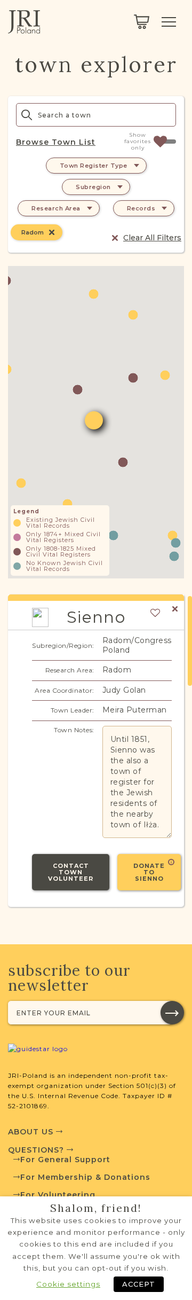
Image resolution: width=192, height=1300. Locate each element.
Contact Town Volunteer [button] (70, 872)
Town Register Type (93, 165)
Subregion (93, 187)
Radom (32, 232)
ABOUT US (32, 1132)
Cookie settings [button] (68, 1284)
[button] (123, 462)
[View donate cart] (141, 21)
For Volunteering (57, 1195)
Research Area (56, 208)
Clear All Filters (152, 237)
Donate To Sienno (149, 872)
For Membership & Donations (85, 1177)
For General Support (65, 1159)
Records (141, 208)
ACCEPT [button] (138, 1284)
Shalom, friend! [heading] (96, 1208)
